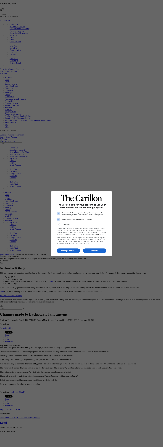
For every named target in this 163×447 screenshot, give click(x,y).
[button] (81, 224)
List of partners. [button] (100, 234)
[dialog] (81, 223)
